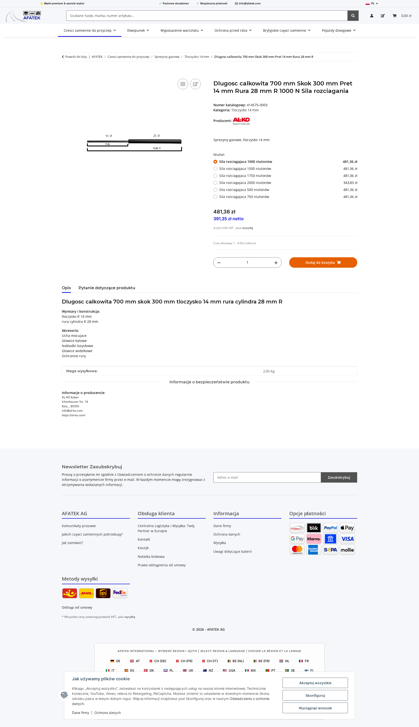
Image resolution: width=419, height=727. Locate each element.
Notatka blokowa (151, 556)
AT (138, 661)
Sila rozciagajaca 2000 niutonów (288, 182)
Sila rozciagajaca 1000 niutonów (288, 161)
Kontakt (144, 539)
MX (253, 670)
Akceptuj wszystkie (315, 683)
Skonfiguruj (315, 695)
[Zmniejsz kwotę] (219, 262)
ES (132, 670)
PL (171, 670)
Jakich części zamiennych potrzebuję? (92, 534)
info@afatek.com (250, 3)
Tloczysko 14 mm (245, 110)
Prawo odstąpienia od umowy (161, 565)
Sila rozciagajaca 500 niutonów (288, 189)
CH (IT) (212, 661)
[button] (371, 15)
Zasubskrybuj (339, 477)
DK (152, 670)
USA (232, 670)
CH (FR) (187, 661)
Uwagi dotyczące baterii (232, 551)
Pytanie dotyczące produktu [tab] (107, 288)
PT (273, 670)
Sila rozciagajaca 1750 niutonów (288, 175)
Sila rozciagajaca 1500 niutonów (288, 168)
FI (311, 670)
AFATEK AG (216, 629)
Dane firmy (80, 713)
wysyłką (130, 617)
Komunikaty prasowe (79, 525)
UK (191, 670)
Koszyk (143, 547)
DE (118, 661)
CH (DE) (160, 661)
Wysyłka (219, 542)
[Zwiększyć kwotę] (276, 262)
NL (287, 661)
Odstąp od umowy (77, 607)
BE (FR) (264, 661)
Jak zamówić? (72, 542)
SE (293, 670)
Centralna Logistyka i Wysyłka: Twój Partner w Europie (166, 528)
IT (113, 670)
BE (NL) (238, 661)
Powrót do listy (76, 56)
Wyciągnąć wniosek (315, 708)
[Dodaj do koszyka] (66, 72)
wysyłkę (247, 228)
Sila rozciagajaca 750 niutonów (288, 196)
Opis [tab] (66, 288)
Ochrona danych (107, 713)
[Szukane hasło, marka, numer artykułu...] (353, 15)
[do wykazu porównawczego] (182, 84)
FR (307, 661)
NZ (211, 670)
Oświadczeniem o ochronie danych (145, 474)
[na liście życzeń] (195, 84)
